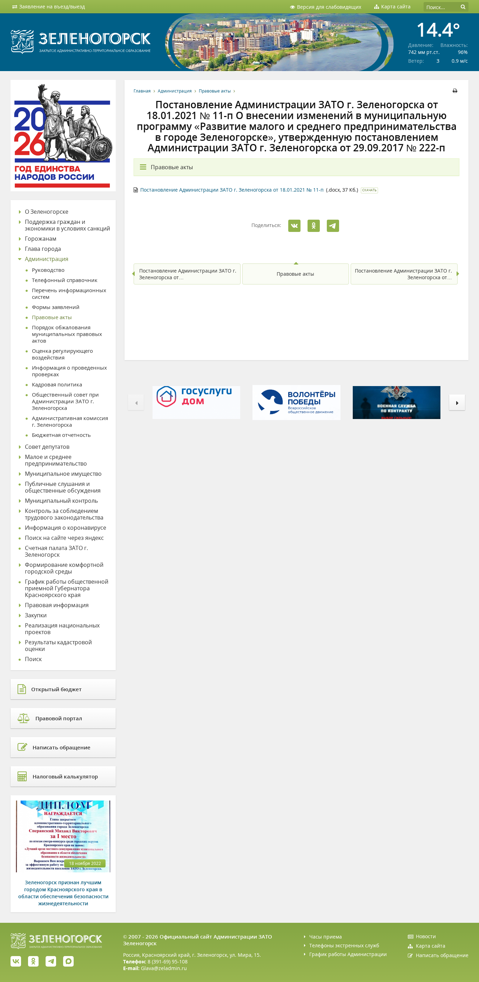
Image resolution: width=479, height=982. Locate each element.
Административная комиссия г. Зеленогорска (70, 421)
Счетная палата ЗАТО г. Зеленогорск (56, 551)
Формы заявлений (56, 307)
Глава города (43, 249)
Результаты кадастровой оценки (58, 645)
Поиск (33, 659)
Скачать (369, 190)
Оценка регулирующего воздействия (62, 354)
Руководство (48, 270)
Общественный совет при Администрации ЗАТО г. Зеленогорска (65, 401)
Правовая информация (57, 605)
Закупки (36, 615)
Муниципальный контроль (61, 500)
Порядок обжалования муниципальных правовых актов (67, 334)
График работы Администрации (348, 954)
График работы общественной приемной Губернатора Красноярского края (66, 588)
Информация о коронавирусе (65, 527)
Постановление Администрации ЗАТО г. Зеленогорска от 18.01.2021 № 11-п (232, 189)
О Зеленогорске (46, 211)
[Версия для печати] (456, 91)
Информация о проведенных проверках (69, 371)
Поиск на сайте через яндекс (64, 538)
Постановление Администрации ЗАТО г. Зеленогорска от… (187, 274)
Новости (426, 936)
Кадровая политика (57, 384)
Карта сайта (430, 945)
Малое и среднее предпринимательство (56, 460)
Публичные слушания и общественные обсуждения (63, 487)
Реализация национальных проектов (62, 629)
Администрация (175, 91)
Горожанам (40, 238)
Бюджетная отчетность (61, 435)
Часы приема (325, 936)
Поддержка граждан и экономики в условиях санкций (67, 225)
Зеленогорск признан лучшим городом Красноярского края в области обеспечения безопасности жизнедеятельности (63, 893)
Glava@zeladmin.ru (164, 968)
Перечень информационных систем (69, 293)
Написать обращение (442, 955)
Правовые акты (215, 91)
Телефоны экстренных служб (344, 945)
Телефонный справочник (64, 280)
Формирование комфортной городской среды (64, 568)
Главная (142, 91)
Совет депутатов (47, 447)
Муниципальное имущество (63, 474)
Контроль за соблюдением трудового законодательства (64, 514)
